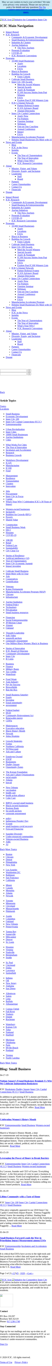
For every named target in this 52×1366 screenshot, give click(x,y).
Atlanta (9, 780)
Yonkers (9, 1014)
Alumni (9, 625)
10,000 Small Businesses (23, 61)
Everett (9, 823)
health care (11, 793)
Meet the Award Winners (28, 84)
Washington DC (13, 872)
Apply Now (22, 116)
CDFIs (9, 720)
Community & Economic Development (29, 37)
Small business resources (17, 612)
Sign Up (4, 1344)
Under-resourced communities (19, 836)
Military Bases (12, 669)
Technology (11, 607)
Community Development (17, 653)
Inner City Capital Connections (26, 113)
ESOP (9, 759)
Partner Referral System (28, 105)
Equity (9, 697)
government (11, 705)
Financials (16, 189)
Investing (10, 700)
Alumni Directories (26, 111)
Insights (15, 150)
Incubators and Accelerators (18, 450)
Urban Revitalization (15, 429)
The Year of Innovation (27, 158)
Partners (15, 181)
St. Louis (10, 942)
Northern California (15, 746)
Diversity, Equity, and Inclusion (26, 171)
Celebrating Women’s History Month (18, 1119)
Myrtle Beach (12, 1047)
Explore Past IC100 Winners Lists (32, 100)
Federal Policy (12, 604)
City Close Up (12, 550)
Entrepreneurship (13, 424)
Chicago (9, 594)
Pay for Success (13, 684)
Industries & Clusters (21, 42)
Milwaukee (11, 937)
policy (8, 818)
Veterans (10, 586)
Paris (8, 1045)
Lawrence (10, 970)
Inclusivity (10, 512)
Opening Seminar (25, 121)
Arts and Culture (13, 751)
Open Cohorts (23, 76)
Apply (20, 63)
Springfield (11, 973)
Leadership (17, 174)
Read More (40, 1107)
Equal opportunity (14, 702)
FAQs (20, 69)
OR (7, 980)
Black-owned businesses (17, 805)
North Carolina (12, 1058)
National (10, 1032)
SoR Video (11, 635)
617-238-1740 (13, 1321)
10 (21, 1273)
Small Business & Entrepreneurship (28, 40)
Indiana (9, 978)
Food (8, 470)
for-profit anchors (14, 811)
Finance (9, 666)
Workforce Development (17, 460)
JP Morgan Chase (14, 622)
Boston (9, 854)
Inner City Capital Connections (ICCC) (24, 421)
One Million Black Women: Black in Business (27, 643)
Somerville (11, 934)
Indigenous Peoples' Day (17, 821)
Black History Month (15, 731)
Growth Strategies (14, 741)
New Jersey (11, 983)
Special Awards (24, 87)
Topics (3, 406)
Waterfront (10, 674)
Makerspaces (12, 725)
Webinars (21, 124)
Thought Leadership (15, 633)
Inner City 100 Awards (22, 82)
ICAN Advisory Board (27, 108)
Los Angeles (11, 870)
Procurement (11, 494)
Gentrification (12, 581)
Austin (9, 916)
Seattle (9, 957)
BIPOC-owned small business (19, 803)
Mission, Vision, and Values (24, 168)
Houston (10, 947)
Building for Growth (21, 74)
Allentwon (10, 993)
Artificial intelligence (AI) (17, 558)
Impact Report (12, 32)
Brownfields (11, 687)
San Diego (10, 988)
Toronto (9, 900)
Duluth (9, 1017)
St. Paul (9, 962)
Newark (9, 733)
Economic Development (17, 416)
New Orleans (12, 787)
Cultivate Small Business (23, 79)
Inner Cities (11, 432)
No (44, 7)
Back (2, 392)
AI (7, 844)
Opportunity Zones (14, 767)
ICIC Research (12, 34)
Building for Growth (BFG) (18, 514)
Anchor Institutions (14, 437)
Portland (9, 1050)
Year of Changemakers (16, 561)
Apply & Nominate (26, 90)
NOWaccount (12, 749)
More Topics (11, 849)
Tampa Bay (11, 931)
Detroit (9, 859)
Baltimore (10, 875)
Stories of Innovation (15, 648)
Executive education (15, 728)
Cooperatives (12, 579)
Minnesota (10, 903)
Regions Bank (12, 808)
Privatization (11, 610)
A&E (8, 842)
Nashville (10, 952)
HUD (8, 713)
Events (15, 153)
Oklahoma (10, 1042)
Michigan (10, 1040)
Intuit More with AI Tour (17, 573)
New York (10, 865)
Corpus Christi (12, 1009)
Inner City (10, 656)
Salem (8, 996)
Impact (20, 132)
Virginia (9, 949)
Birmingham (11, 955)
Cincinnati (10, 965)
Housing (10, 532)
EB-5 (8, 530)
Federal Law (11, 545)
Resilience (10, 478)
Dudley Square (12, 764)
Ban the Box (11, 690)
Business (10, 664)
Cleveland (10, 906)
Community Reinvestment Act (19, 715)
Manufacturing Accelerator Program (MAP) (26, 592)
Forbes (9, 744)
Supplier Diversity (14, 834)
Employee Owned (14, 756)
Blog (14, 145)
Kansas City (11, 1027)
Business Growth (14, 455)
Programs (10, 58)
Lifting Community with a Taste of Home (20, 1196)
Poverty (9, 517)
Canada (9, 888)
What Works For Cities (16, 445)
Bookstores (11, 762)
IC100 (9, 468)
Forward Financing (14, 829)
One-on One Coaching (27, 126)
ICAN (9, 463)
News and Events (14, 142)
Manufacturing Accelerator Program (28, 137)
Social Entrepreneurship (17, 620)
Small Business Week (15, 527)
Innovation (11, 486)
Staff (19, 176)
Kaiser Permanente (14, 589)
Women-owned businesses (18, 509)
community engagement (17, 641)
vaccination (11, 790)
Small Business (13, 414)
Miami (9, 885)
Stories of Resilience (15, 555)
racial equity (11, 777)
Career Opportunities (21, 184)
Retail (8, 543)
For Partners (22, 118)
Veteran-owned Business (17, 839)
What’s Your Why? (26, 160)
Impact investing (13, 566)
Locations (21, 66)
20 (24, 1273)
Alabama (10, 986)
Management (12, 475)
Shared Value (12, 519)
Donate (9, 192)
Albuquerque (12, 1004)
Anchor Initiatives (20, 45)
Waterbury (10, 1024)
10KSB (9, 540)
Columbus (10, 919)
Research (10, 452)
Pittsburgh (10, 911)
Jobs (8, 491)
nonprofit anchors (14, 638)
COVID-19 (17, 53)
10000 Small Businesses (17, 434)
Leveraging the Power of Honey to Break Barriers (24, 1158)
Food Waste (11, 679)
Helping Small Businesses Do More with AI (32, 139)
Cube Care (11, 798)
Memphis (10, 890)
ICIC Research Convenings (24, 55)
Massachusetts (12, 908)
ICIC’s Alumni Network (23, 103)
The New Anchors (25, 48)
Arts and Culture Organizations (20, 774)
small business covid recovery (19, 826)
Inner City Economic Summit (19, 563)
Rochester (10, 1019)
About (9, 166)
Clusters (9, 483)
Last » (30, 1273)
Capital (9, 499)
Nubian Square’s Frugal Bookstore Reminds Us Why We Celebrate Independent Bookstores (26, 1082)
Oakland (10, 628)
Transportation (12, 481)
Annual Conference (26, 129)
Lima (8, 998)
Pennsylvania (12, 926)
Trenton (9, 1055)
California (10, 880)
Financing (10, 617)
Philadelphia (11, 862)
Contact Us (17, 187)
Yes (40, 7)
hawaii (9, 782)
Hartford (10, 1035)
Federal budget (12, 710)
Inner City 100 (12, 419)
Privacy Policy (21, 1362)
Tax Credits (11, 671)
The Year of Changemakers (29, 155)
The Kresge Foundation (16, 772)
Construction (11, 524)
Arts (8, 576)
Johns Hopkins (12, 736)
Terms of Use (6, 1362)
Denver (9, 939)
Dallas (9, 968)
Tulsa (8, 1029)
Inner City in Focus (14, 496)
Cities (8, 440)
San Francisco (12, 877)
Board (20, 179)
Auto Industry (12, 682)
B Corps (9, 659)
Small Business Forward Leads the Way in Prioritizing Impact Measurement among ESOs (23, 1239)
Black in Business (20, 71)
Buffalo (9, 1001)
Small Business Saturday (17, 695)
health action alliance (15, 795)
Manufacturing (12, 465)
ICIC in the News (20, 147)
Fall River (10, 1011)
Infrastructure (12, 597)
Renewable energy (14, 718)
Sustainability (12, 548)
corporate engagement (16, 813)
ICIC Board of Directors (17, 651)
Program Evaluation (21, 50)
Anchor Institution (14, 602)
